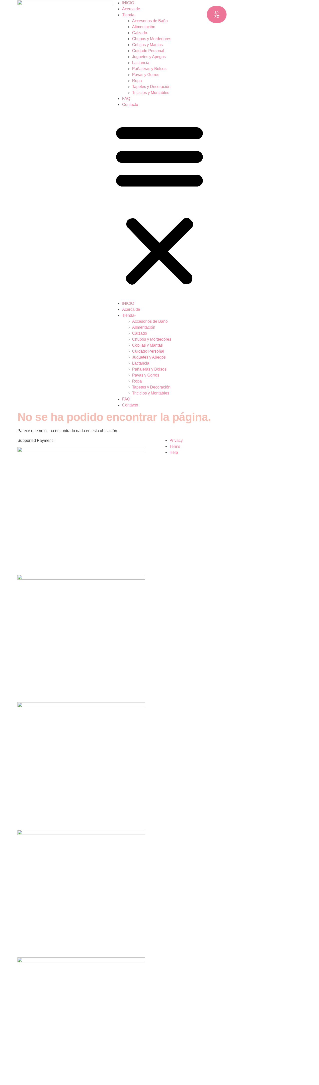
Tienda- (129, 15)
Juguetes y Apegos (149, 57)
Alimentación (143, 27)
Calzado (139, 33)
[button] (159, 204)
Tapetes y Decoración (151, 86)
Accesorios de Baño (150, 21)
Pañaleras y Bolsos (149, 69)
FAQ (126, 98)
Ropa (137, 80)
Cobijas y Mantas (147, 45)
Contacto (130, 104)
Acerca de (131, 9)
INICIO (128, 3)
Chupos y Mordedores (151, 39)
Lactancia (140, 63)
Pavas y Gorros (145, 75)
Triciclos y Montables (150, 92)
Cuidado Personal (148, 51)
